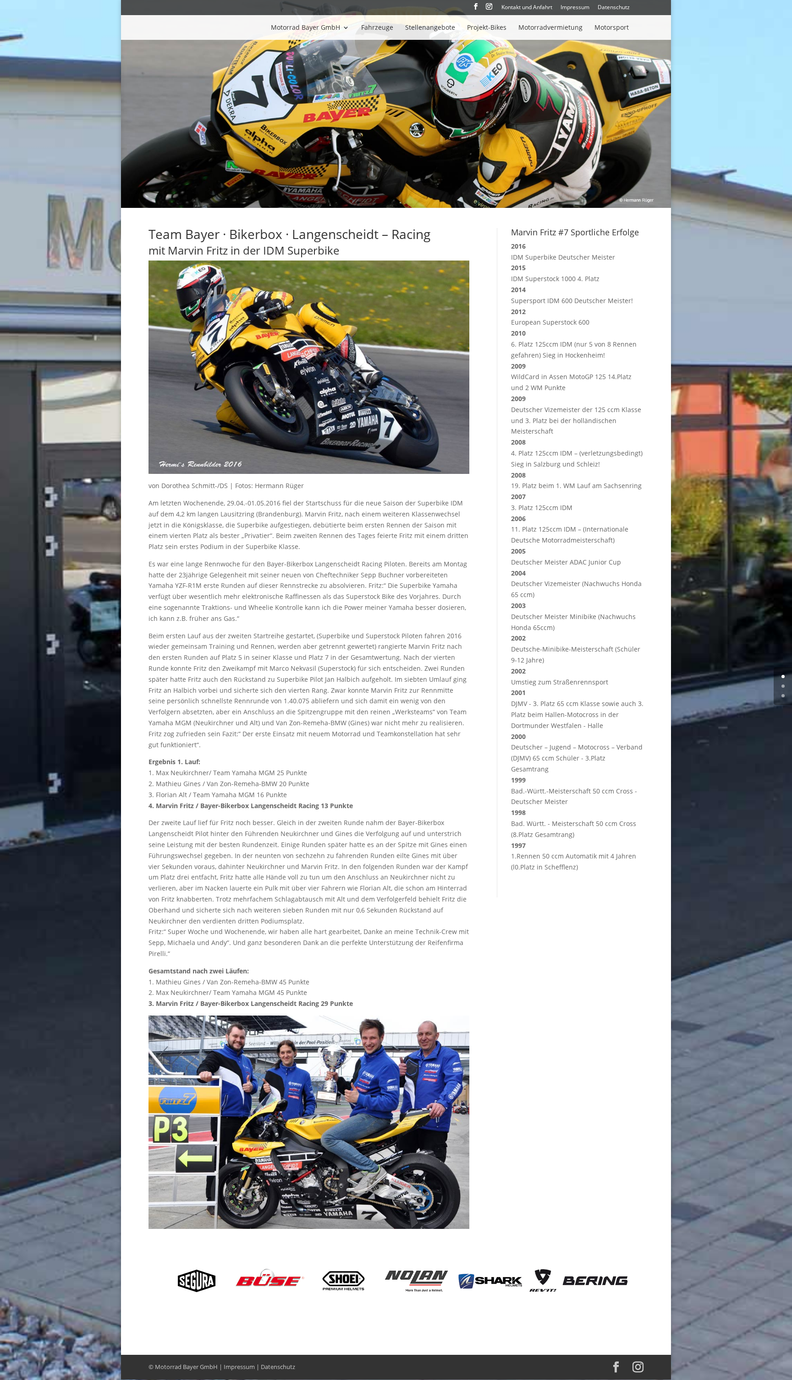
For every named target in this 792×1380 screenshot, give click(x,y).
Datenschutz (614, 8)
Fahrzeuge (377, 28)
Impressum (575, 8)
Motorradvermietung (550, 28)
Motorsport (611, 28)
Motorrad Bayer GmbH (305, 28)
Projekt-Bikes (486, 28)
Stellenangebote (430, 28)
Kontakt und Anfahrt (526, 8)
